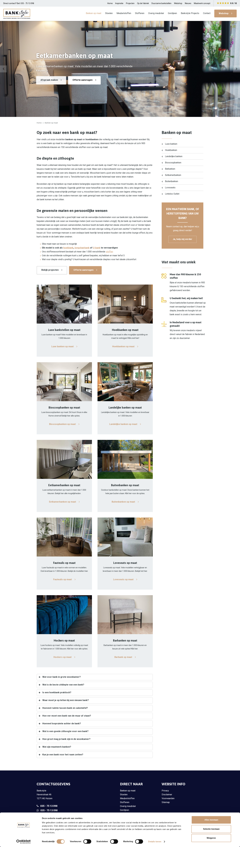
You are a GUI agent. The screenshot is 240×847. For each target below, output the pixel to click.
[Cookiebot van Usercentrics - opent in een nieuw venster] (23, 842)
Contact (206, 13)
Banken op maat (93, 13)
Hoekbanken (171, 150)
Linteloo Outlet (172, 193)
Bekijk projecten (50, 270)
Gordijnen (172, 13)
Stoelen (109, 13)
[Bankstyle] (16, 13)
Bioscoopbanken (173, 162)
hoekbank (68, 247)
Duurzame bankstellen (161, 3)
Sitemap (166, 802)
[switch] (87, 841)
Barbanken (170, 169)
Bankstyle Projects (190, 13)
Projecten (130, 3)
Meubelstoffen (124, 13)
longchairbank (82, 247)
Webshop (178, 3)
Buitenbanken (171, 181)
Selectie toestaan (211, 829)
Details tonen (154, 841)
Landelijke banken (173, 156)
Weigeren (211, 838)
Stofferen (139, 13)
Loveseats (170, 187)
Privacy (165, 790)
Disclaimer (167, 794)
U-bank (96, 247)
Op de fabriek (143, 3)
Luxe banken (171, 144)
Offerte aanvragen (82, 80)
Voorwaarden (168, 798)
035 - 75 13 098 (48, 805)
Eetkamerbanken (173, 175)
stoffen (109, 251)
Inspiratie (119, 3)
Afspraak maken (49, 80)
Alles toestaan (211, 820)
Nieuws (188, 3)
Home (110, 3)
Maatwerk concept (202, 3)
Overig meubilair (156, 13)
